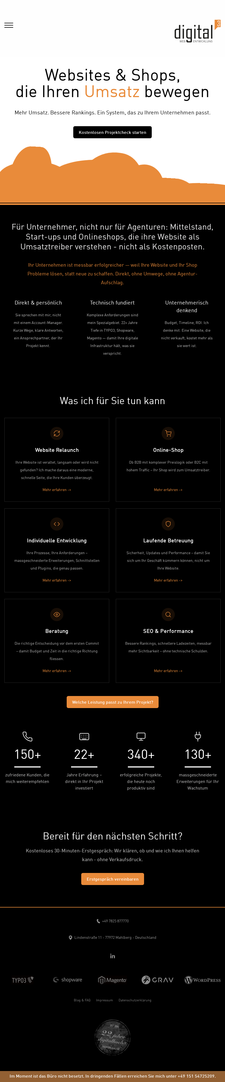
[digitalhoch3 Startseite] (198, 25)
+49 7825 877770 (115, 921)
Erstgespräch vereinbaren (113, 879)
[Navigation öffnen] (8, 23)
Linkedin (112, 955)
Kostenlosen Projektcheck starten (112, 133)
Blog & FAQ (82, 1000)
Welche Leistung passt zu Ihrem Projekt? (112, 702)
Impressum (104, 1000)
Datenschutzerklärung (135, 1000)
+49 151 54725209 (196, 1076)
